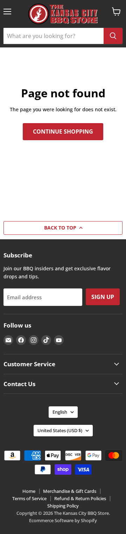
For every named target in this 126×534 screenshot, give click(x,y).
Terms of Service (29, 498)
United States (59, 430)
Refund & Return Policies (80, 498)
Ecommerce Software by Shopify (63, 520)
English (59, 412)
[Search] (113, 36)
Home (28, 491)
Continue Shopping (63, 131)
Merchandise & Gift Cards (69, 491)
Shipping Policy (63, 506)
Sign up (102, 297)
